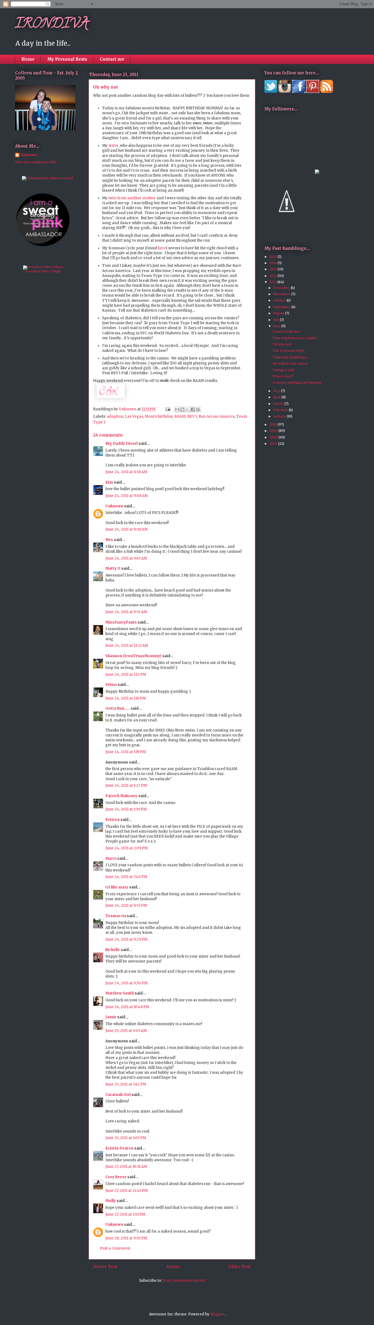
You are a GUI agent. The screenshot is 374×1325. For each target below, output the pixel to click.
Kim (109, 482)
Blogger (217, 1314)
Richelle (112, 949)
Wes (109, 539)
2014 (273, 263)
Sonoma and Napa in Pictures (296, 383)
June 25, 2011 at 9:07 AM (126, 1030)
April (277, 397)
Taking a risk (283, 370)
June (277, 326)
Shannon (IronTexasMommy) (133, 656)
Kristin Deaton (119, 1148)
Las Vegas (134, 416)
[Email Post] (167, 409)
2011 (273, 282)
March (278, 404)
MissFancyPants (121, 622)
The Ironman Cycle (288, 351)
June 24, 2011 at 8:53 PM (126, 905)
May (277, 391)
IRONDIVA (51, 25)
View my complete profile (35, 162)
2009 (273, 431)
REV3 (192, 416)
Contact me (112, 59)
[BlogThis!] (182, 409)
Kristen (112, 819)
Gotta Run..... (117, 708)
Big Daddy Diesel (121, 443)
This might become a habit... (295, 338)
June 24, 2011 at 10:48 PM (127, 1007)
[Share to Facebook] (192, 409)
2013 (273, 269)
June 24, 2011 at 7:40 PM (126, 876)
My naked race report (290, 363)
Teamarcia (115, 916)
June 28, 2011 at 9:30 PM (126, 1238)
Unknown (114, 506)
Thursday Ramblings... (290, 357)
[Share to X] (187, 409)
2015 (273, 257)
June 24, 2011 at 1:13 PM (125, 674)
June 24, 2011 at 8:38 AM (126, 472)
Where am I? (283, 376)
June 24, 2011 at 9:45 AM (126, 558)
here (162, 248)
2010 (273, 424)
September (282, 307)
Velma (111, 684)
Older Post (239, 1266)
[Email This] (177, 409)
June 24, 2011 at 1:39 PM (126, 809)
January (280, 416)
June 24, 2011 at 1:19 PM (125, 752)
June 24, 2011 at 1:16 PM (125, 698)
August (279, 313)
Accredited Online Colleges (43, 271)
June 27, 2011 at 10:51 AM (126, 1166)
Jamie (110, 1017)
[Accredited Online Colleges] (43, 267)
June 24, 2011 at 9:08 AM (126, 495)
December (282, 288)
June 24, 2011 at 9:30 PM (126, 983)
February (281, 410)
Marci (110, 858)
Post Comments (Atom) (184, 1280)
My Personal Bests (67, 59)
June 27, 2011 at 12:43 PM (126, 1190)
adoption (115, 416)
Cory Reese (115, 1177)
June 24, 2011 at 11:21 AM (126, 645)
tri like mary (116, 887)
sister (113, 145)
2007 (273, 443)
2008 (273, 437)
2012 (273, 276)
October (280, 300)
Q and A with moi (286, 331)
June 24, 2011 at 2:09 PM (126, 848)
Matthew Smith (119, 993)
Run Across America (216, 416)
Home (27, 59)
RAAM (180, 416)
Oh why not (281, 344)
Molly (110, 1200)
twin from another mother (132, 198)
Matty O (112, 568)
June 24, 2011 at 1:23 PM (126, 785)
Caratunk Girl (118, 1094)
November (282, 294)
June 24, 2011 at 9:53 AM (126, 612)
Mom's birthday (159, 416)
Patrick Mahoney (121, 796)
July (276, 320)
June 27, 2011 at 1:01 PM (125, 1214)
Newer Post (105, 1266)
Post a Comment (115, 1248)
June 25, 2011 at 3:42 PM (125, 1084)
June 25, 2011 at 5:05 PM (125, 1138)
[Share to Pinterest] (198, 409)
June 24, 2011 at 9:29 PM (126, 939)
